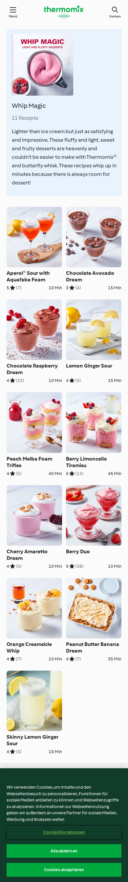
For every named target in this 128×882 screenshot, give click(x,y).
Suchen (115, 16)
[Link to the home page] (64, 11)
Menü (13, 16)
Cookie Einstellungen (64, 832)
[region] (64, 825)
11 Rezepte (25, 118)
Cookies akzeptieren (64, 869)
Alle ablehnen (64, 850)
